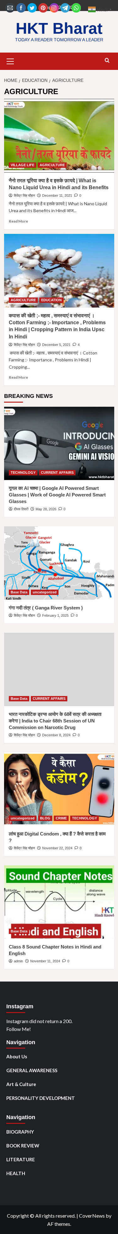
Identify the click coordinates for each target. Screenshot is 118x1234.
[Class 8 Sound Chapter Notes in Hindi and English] (59, 902)
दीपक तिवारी (21, 509)
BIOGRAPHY (20, 1132)
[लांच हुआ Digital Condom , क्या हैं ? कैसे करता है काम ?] (59, 789)
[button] (10, 60)
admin (18, 961)
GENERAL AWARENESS (31, 1070)
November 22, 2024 (57, 848)
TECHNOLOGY (23, 472)
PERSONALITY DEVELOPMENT (40, 1098)
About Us (16, 1056)
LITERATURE (20, 1159)
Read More (18, 221)
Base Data (19, 592)
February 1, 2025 (55, 615)
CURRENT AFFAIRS (57, 472)
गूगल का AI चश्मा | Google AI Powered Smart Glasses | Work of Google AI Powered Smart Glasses (57, 494)
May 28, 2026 (46, 509)
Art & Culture (21, 1084)
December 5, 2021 (56, 345)
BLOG (45, 818)
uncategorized (45, 592)
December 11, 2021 (57, 195)
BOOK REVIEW (22, 1145)
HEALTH (15, 1173)
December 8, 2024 (56, 735)
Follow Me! (18, 1029)
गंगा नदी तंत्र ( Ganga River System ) (46, 607)
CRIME (61, 818)
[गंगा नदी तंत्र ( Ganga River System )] (59, 563)
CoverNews (92, 1216)
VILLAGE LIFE (22, 165)
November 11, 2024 (45, 961)
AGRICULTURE (52, 165)
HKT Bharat (59, 28)
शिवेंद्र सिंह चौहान (24, 195)
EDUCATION (51, 300)
